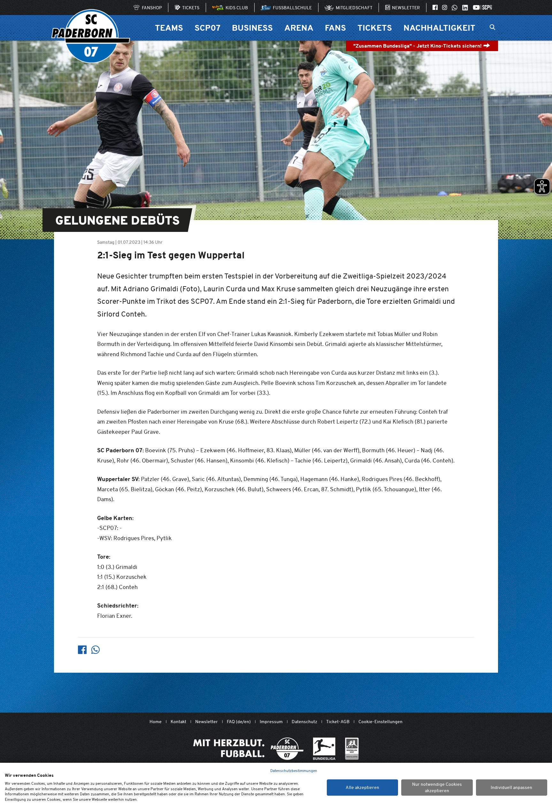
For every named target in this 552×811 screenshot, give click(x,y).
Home (156, 721)
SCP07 (207, 27)
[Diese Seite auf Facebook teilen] (82, 650)
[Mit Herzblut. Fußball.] (248, 749)
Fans (335, 27)
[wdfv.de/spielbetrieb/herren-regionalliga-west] (352, 749)
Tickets (374, 27)
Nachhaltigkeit (439, 27)
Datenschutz (304, 721)
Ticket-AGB (337, 721)
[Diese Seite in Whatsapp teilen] (95, 650)
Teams (169, 27)
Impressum (271, 721)
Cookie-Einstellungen (380, 721)
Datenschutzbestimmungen (293, 770)
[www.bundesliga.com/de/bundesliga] (324, 749)
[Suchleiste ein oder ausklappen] (492, 28)
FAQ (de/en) (239, 721)
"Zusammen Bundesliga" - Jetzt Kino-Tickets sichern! (418, 46)
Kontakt (178, 721)
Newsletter (206, 721)
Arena (298, 27)
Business (252, 27)
